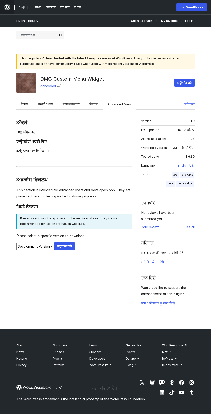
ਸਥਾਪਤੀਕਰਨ (71, 104)
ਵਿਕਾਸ (93, 104)
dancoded (48, 86)
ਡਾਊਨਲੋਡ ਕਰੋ (184, 82)
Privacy (21, 365)
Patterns (58, 365)
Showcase (60, 345)
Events (130, 352)
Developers (97, 358)
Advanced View (119, 104)
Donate (132, 358)
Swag (131, 365)
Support (95, 352)
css (175, 174)
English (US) (186, 165)
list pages (187, 174)
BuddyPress (172, 365)
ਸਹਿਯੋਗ (189, 104)
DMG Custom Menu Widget (72, 79)
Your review (150, 227)
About (20, 345)
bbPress (169, 358)
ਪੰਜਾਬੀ (59, 388)
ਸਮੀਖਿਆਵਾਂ (45, 104)
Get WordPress (191, 7)
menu (170, 183)
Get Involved (134, 345)
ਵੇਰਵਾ (24, 104)
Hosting (21, 358)
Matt (167, 352)
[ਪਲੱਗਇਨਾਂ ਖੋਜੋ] (60, 35)
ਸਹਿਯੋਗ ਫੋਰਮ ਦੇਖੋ (152, 262)
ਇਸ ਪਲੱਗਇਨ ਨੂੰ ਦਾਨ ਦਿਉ (158, 303)
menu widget (185, 183)
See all (190, 227)
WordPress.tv (100, 365)
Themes (58, 352)
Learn (93, 345)
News (20, 352)
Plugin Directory (27, 20)
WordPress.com (174, 345)
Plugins (58, 358)
